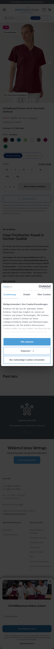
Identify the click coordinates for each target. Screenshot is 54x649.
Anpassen (25, 351)
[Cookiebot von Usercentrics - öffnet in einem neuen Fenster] (39, 287)
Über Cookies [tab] (44, 294)
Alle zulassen (27, 342)
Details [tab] (26, 294)
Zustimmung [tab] (9, 294)
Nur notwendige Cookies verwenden (27, 360)
